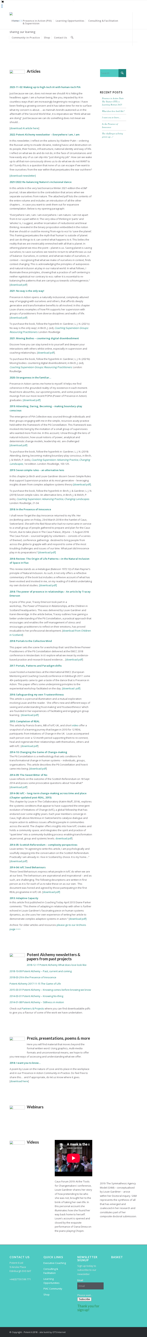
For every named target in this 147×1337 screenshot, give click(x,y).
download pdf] (51, 892)
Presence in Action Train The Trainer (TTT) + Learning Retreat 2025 (113, 101)
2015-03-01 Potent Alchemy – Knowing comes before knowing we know (50, 989)
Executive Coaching (54, 1263)
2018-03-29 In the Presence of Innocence (33, 977)
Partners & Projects (33, 1008)
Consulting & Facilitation (50, 1271)
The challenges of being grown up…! (112, 135)
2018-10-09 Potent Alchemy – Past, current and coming (41, 971)
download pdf (18, 284)
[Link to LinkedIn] (11, 54)
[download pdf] (32, 400)
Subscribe (84, 1299)
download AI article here (24, 128)
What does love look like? (113, 111)
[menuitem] (15, 20)
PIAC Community (52, 1288)
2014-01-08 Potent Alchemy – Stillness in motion (37, 1002)
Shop (46, 1294)
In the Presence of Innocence (110, 125)
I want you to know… (111, 117)
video (75, 725)
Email (80, 1280)
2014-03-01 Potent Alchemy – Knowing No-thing (36, 996)
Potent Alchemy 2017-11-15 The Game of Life (35, 983)
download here (19, 1081)
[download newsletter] (23, 175)
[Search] (72, 37)
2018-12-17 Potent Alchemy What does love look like (57, 965)
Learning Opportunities (51, 1281)
